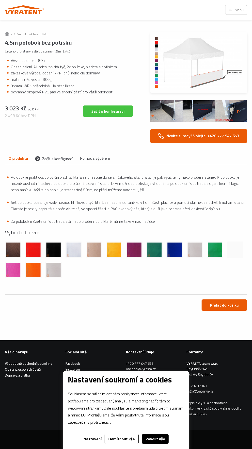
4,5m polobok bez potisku (31, 34)
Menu (239, 10)
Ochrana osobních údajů (23, 369)
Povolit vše (155, 439)
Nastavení (92, 439)
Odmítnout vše (121, 439)
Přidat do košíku (224, 305)
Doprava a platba (17, 375)
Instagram (72, 369)
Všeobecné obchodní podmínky (28, 363)
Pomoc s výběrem (95, 158)
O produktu (18, 158)
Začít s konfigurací (108, 111)
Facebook (72, 363)
